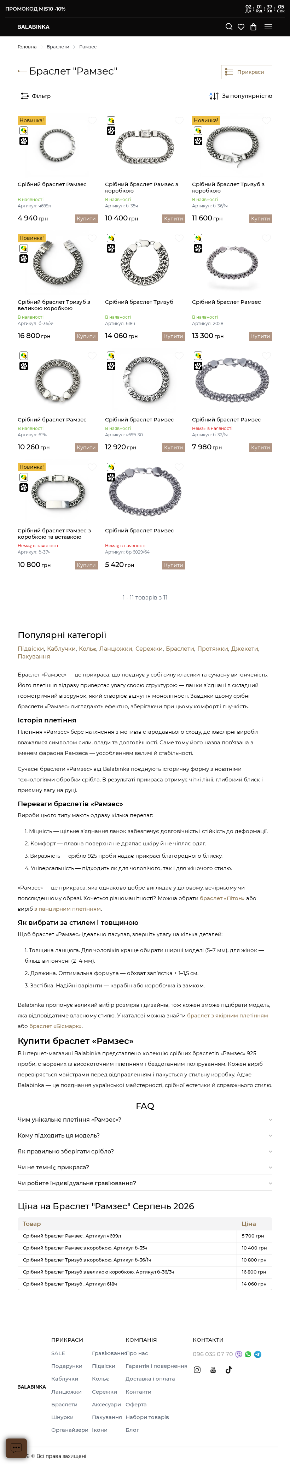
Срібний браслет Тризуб (139, 302)
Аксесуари (106, 1404)
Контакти (138, 1392)
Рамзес (88, 46)
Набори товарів (147, 1417)
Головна (27, 46)
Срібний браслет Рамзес (52, 184)
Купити (86, 218)
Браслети (58, 46)
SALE (58, 1353)
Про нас (137, 1353)
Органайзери (69, 1430)
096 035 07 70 (213, 1354)
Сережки (149, 649)
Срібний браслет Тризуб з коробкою (228, 187)
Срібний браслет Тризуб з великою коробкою (54, 305)
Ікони (100, 1430)
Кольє (87, 649)
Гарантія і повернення (156, 1366)
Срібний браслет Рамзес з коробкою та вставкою (54, 533)
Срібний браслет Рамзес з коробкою (141, 187)
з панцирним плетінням (67, 908)
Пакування (34, 657)
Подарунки (66, 1366)
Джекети (244, 649)
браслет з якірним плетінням (227, 1015)
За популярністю (247, 96)
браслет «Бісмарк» (55, 1026)
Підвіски (31, 649)
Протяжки (212, 649)
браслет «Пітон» (222, 898)
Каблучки (61, 649)
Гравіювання (109, 1353)
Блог (132, 1430)
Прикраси (250, 72)
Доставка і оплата (150, 1379)
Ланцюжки (115, 649)
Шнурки (62, 1417)
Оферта (136, 1404)
